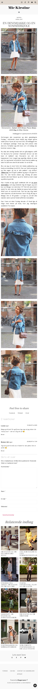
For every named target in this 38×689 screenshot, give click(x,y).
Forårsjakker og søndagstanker (9, 646)
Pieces (29, 128)
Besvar (2, 434)
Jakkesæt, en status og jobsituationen (8, 616)
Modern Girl (5, 442)
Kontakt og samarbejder (25, 671)
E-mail (3, 499)
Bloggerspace (22, 680)
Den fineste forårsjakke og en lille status (27, 647)
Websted (4, 506)
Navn (3, 491)
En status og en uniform (27, 615)
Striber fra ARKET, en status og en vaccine (9, 584)
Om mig (12, 671)
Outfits (19, 17)
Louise (3, 426)
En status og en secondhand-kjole (8, 553)
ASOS (19, 128)
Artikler (19, 674)
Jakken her (5, 172)
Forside (5, 671)
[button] (2, 2)
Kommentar (5, 466)
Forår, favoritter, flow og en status (28, 584)
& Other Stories (22, 130)
